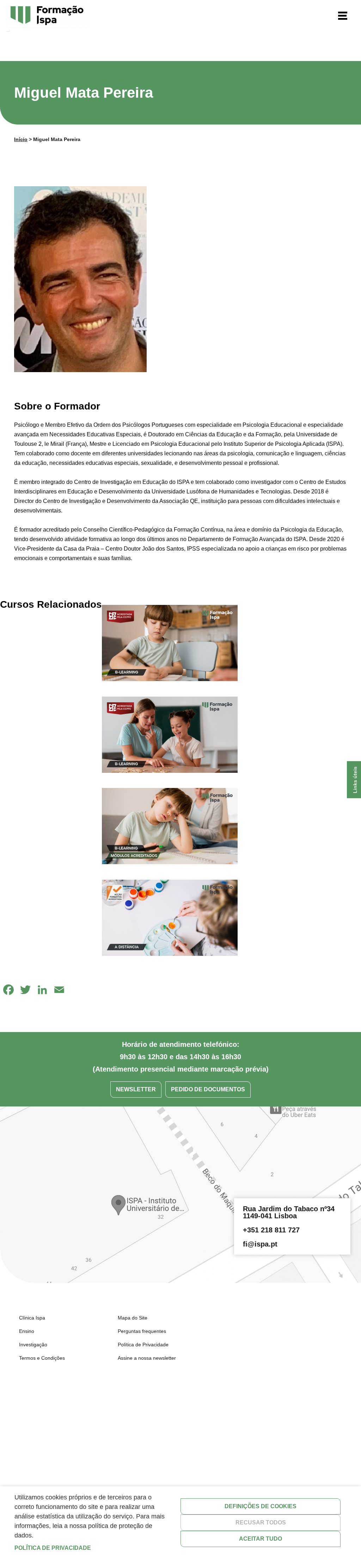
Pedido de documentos (208, 1089)
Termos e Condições (42, 1358)
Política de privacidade (52, 1548)
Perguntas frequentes (142, 1331)
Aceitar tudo (260, 1539)
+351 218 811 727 (271, 1229)
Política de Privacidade (143, 1344)
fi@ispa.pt (260, 1244)
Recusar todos (260, 1522)
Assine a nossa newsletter (147, 1358)
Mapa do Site (132, 1318)
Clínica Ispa (32, 1318)
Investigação (33, 1344)
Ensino (26, 1331)
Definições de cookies (260, 1506)
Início (20, 139)
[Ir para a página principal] (46, 16)
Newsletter (136, 1089)
